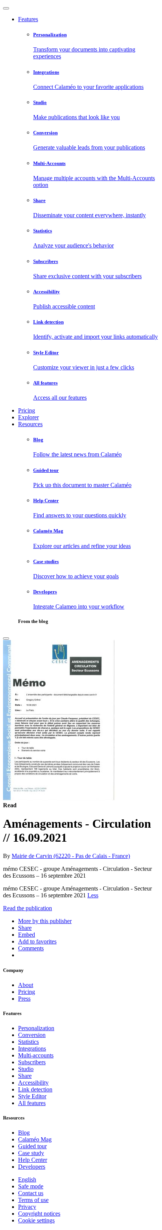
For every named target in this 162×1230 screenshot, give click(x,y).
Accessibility (33, 1082)
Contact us (30, 1193)
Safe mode (30, 1186)
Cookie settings (36, 1220)
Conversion (32, 1035)
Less (92, 895)
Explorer (28, 417)
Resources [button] (30, 424)
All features (32, 1103)
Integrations (32, 1048)
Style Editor (32, 1096)
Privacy (27, 1207)
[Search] (6, 638)
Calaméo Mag (35, 1139)
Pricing (26, 410)
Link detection (35, 1089)
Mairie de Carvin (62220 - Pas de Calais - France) (71, 856)
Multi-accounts (35, 1055)
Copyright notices (39, 1213)
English (27, 1179)
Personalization (36, 1028)
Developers (31, 1166)
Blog (24, 1132)
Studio (26, 1069)
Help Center (32, 1160)
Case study (31, 1153)
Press (24, 998)
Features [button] (28, 19)
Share (25, 1076)
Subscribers (32, 1062)
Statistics (28, 1041)
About (25, 985)
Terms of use (33, 1200)
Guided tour (32, 1146)
